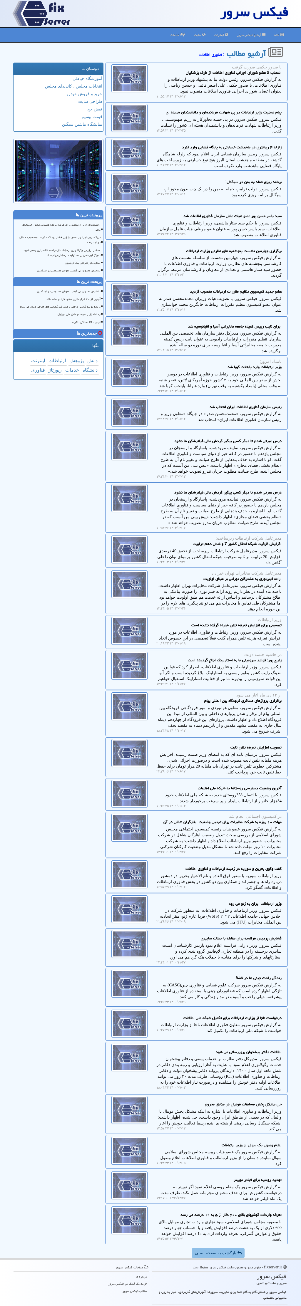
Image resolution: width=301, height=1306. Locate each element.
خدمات (175, 35)
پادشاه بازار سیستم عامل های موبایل (79, 314)
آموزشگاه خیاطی (87, 78)
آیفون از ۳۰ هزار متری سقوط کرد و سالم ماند (73, 299)
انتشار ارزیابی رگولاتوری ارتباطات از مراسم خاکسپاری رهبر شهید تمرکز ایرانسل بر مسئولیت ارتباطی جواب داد (62, 252)
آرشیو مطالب (247, 53)
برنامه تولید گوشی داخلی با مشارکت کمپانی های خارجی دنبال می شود (60, 307)
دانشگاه (90, 369)
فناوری (38, 369)
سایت (198, 35)
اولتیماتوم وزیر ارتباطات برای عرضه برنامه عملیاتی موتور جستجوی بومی (61, 227)
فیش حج (94, 109)
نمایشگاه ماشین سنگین (82, 124)
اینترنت (219, 35)
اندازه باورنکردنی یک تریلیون (83, 263)
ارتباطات (57, 360)
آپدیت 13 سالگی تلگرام (86, 322)
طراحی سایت (90, 101)
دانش (92, 360)
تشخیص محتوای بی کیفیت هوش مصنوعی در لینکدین (69, 270)
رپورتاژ (55, 369)
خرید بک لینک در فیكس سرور (127, 1283)
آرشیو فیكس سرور (249, 35)
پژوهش (76, 360)
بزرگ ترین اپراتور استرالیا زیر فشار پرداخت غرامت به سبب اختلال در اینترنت (60, 239)
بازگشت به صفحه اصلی (216, 1253)
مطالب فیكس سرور (135, 1291)
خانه (277, 35)
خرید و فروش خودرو (84, 94)
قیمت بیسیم (92, 117)
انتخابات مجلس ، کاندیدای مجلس (73, 86)
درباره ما (141, 1276)
